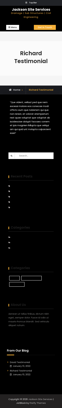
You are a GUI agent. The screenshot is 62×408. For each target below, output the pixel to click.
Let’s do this (18, 207)
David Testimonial (21, 186)
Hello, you (16, 202)
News (14, 237)
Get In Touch (45, 27)
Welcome (16, 248)
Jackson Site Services (31, 9)
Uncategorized (19, 242)
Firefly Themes (38, 403)
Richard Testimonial (22, 191)
